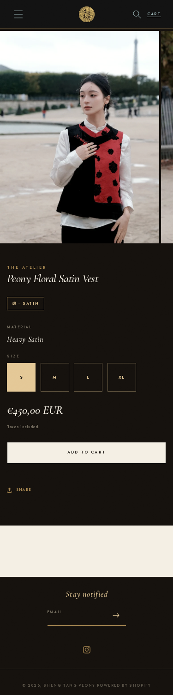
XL (122, 377)
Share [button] (23, 489)
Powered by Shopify (124, 685)
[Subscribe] (116, 615)
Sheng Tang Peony (69, 685)
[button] (18, 14)
